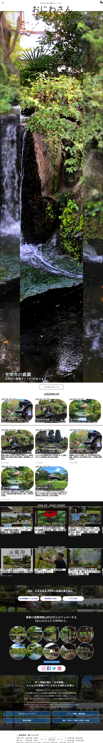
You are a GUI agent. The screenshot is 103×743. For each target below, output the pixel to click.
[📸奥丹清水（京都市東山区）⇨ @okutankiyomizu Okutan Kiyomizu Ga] (68, 634)
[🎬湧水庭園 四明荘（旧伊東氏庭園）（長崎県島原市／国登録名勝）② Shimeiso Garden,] (51, 651)
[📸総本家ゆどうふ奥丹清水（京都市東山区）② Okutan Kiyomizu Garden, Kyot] (51, 634)
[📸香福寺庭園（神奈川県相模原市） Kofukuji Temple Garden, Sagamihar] (34, 634)
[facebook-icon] (49, 668)
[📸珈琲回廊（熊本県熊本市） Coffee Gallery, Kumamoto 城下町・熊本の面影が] (85, 634)
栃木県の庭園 (37, 740)
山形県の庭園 (70, 738)
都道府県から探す (51, 598)
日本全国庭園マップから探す (28, 598)
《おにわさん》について (27, 714)
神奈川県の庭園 (80, 740)
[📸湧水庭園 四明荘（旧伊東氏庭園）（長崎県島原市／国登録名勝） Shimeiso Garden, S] (85, 651)
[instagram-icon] (43, 668)
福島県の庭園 (79, 738)
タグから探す (73, 598)
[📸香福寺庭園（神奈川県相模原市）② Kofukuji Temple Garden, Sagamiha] (17, 634)
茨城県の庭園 (28, 740)
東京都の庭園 (70, 740)
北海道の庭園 (28, 738)
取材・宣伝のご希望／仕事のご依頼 (76, 720)
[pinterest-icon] (59, 668)
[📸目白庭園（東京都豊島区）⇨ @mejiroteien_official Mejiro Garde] (34, 651)
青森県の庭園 (37, 738)
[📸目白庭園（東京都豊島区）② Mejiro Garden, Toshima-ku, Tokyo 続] (17, 651)
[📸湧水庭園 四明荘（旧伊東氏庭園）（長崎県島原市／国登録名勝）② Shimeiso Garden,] (68, 651)
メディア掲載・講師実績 (76, 714)
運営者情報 (27, 720)
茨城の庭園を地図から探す (51, 387)
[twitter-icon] (54, 668)
